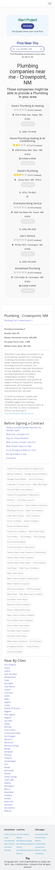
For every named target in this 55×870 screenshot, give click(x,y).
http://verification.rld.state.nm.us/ (19, 413)
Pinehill (7, 773)
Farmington (9, 786)
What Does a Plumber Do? (17, 434)
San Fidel (8, 720)
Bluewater (8, 683)
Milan (6, 699)
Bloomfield (9, 792)
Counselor (8, 692)
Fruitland (8, 795)
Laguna (7, 702)
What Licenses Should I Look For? (21, 442)
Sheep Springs (10, 776)
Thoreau (7, 755)
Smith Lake (9, 779)
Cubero (7, 689)
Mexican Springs (11, 745)
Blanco (7, 789)
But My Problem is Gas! (16, 454)
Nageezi (7, 711)
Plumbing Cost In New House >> (18, 320)
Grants (7, 695)
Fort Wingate (9, 736)
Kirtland (7, 798)
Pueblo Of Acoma (11, 708)
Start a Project (9, 844)
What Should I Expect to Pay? (19, 446)
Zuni (6, 764)
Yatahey (7, 783)
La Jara (7, 705)
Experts (19, 838)
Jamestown (9, 770)
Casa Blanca (9, 686)
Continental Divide (12, 733)
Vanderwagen (10, 761)
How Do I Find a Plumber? (17, 438)
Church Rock (9, 730)
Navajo (7, 767)
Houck (7, 667)
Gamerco (8, 739)
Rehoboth (8, 751)
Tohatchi (8, 758)
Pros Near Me (9, 841)
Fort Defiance (10, 664)
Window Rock (10, 677)
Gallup (7, 723)
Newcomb (8, 801)
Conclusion (11, 458)
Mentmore (9, 742)
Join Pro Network (22, 834)
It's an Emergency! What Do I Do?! (21, 450)
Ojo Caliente (9, 807)
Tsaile (6, 680)
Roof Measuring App (24, 841)
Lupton (7, 671)
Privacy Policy (40, 838)
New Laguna (9, 714)
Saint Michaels (10, 674)
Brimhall (7, 727)
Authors (38, 841)
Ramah (7, 748)
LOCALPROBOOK (17, 3)
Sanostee (8, 804)
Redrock (7, 811)
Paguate (7, 717)
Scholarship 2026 (41, 834)
